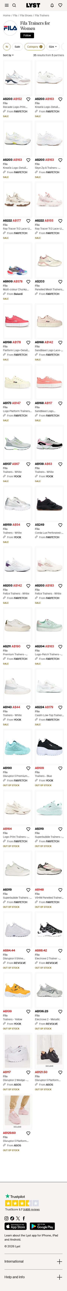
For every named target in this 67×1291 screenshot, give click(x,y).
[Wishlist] (60, 5)
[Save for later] (28, 99)
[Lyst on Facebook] (24, 1219)
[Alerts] (52, 5)
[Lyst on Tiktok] (12, 1219)
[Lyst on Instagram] (6, 1219)
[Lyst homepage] (33, 5)
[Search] (14, 5)
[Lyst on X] (18, 1219)
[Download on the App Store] (15, 1226)
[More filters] (7, 46)
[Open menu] (7, 5)
